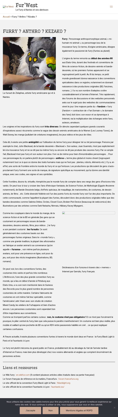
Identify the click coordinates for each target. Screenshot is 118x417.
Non (50, 410)
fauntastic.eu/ (57, 387)
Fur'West (27, 5)
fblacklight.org (63, 383)
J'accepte (30, 410)
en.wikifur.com (23, 375)
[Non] (114, 407)
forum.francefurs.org (68, 379)
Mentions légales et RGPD (79, 410)
